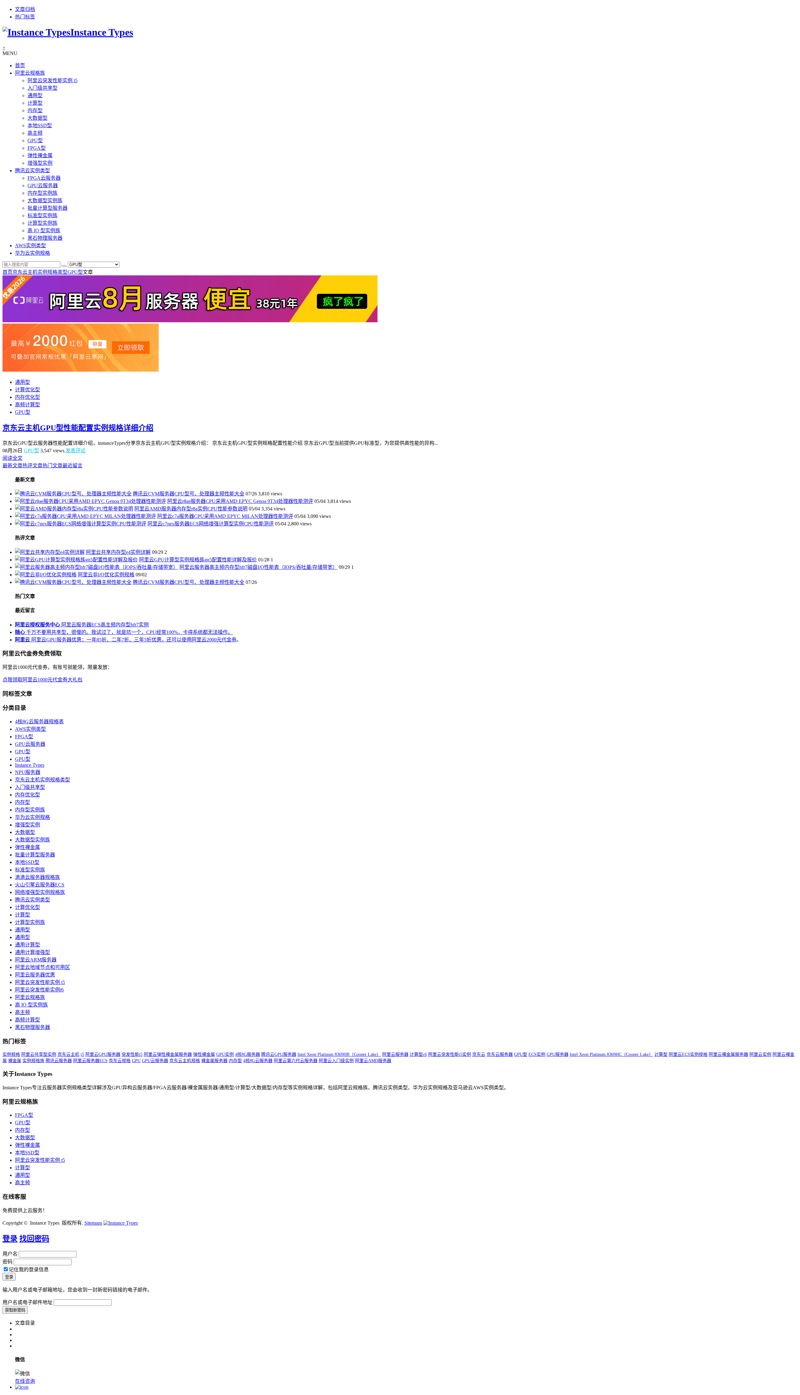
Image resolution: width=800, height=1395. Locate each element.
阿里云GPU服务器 (102, 1054)
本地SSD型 (40, 125)
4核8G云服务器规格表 (39, 721)
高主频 (35, 133)
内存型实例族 (43, 193)
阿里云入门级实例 (336, 1060)
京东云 (478, 1054)
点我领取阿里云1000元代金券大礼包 (42, 679)
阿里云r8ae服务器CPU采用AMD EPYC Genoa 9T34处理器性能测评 (240, 501)
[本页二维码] (21, 1387)
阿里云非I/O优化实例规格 (106, 574)
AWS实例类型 (30, 245)
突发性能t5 (132, 1054)
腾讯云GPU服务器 (278, 1054)
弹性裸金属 (40, 155)
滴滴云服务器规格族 (37, 877)
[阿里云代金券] (80, 370)
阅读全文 (12, 458)
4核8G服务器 (247, 1054)
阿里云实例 (760, 1054)
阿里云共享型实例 (38, 1054)
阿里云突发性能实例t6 (39, 989)
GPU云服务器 (43, 185)
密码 (7, 1261)
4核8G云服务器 (257, 1060)
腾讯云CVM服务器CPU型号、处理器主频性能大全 (188, 493)
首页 (20, 65)
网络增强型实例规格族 (40, 892)
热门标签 (25, 16)
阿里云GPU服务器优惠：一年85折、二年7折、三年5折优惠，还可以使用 (103, 639)
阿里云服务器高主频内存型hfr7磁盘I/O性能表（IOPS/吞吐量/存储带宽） (258, 567)
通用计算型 (27, 944)
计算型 (35, 103)
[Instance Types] (120, 1223)
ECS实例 (536, 1054)
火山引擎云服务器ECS (39, 884)
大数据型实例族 (45, 200)
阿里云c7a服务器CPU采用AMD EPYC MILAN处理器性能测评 (225, 516)
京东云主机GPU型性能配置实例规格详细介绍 (77, 428)
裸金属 (14, 1060)
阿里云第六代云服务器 (296, 1060)
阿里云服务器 (395, 1054)
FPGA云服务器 (44, 178)
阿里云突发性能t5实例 (449, 1054)
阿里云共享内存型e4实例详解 (118, 552)
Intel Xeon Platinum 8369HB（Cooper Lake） (339, 1054)
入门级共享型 (43, 88)
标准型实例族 (43, 215)
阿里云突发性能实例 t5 (53, 80)
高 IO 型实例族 (44, 230)
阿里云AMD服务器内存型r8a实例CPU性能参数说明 (191, 508)
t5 (82, 1054)
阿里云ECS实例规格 (688, 1054)
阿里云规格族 (30, 73)
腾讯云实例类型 (32, 170)
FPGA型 (37, 148)
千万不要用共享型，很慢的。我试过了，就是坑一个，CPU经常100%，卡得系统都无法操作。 (124, 632)
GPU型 (35, 140)
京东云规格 (120, 1060)
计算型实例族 (43, 223)
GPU (136, 1060)
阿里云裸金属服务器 (728, 1054)
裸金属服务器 (214, 1060)
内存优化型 (27, 397)
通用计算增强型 (32, 952)
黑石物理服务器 (45, 238)
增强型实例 (40, 163)
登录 (10, 1239)
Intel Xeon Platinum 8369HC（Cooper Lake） (611, 1054)
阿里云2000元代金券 (214, 639)
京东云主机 (68, 1054)
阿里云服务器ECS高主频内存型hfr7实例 (82, 624)
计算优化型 (27, 389)
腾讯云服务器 (59, 1060)
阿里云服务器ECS (90, 1060)
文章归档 (25, 9)
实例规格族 (33, 1060)
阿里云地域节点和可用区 (42, 967)
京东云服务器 (500, 1054)
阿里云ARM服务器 (36, 959)
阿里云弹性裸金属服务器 (168, 1054)
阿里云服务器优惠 (35, 974)
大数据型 (38, 118)
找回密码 (34, 1239)
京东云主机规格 (184, 1060)
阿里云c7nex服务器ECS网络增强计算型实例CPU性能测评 (211, 523)
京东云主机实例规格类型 (40, 272)
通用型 (35, 95)
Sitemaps (93, 1223)
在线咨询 (25, 1381)
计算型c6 (418, 1054)
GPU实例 (225, 1054)
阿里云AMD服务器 (373, 1060)
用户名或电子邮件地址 (27, 1302)
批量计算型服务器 (48, 208)
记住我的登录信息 (29, 1269)
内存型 (35, 110)
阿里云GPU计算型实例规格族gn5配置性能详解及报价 (198, 559)
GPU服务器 (557, 1054)
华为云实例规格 (32, 253)
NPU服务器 (27, 772)
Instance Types (29, 765)
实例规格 (11, 1054)
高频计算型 (27, 404)
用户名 (10, 1254)
